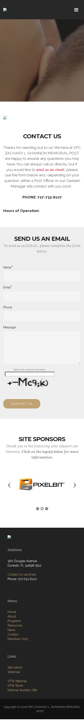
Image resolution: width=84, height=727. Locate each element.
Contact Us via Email (22, 574)
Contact (13, 634)
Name (7, 267)
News (11, 630)
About (12, 616)
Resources (15, 625)
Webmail (14, 672)
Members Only (18, 639)
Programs (14, 621)
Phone (7, 307)
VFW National (17, 681)
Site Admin (15, 667)
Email (7, 287)
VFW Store (15, 685)
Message (9, 327)
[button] (9, 484)
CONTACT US (22, 403)
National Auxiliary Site (22, 690)
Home (12, 612)
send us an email (50, 169)
